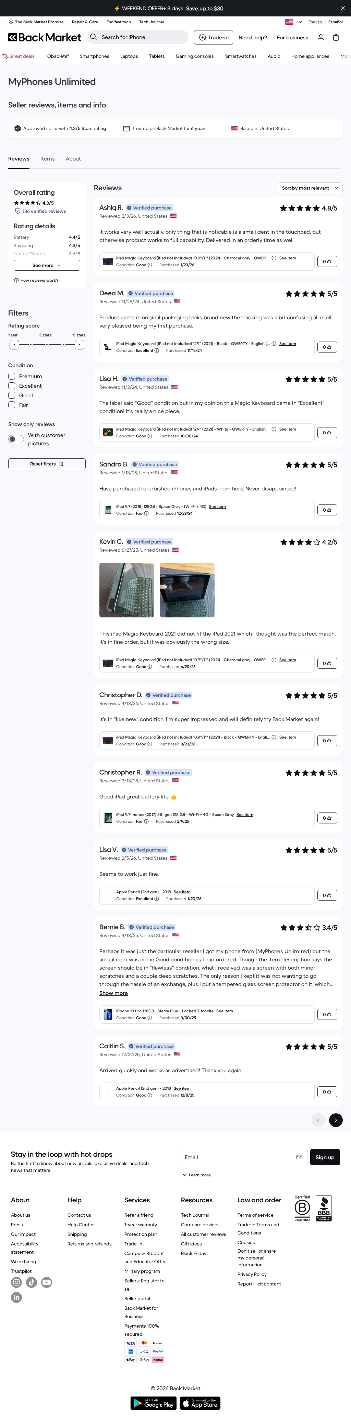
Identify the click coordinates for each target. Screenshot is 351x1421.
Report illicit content (259, 1284)
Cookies (246, 1242)
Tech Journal (195, 1215)
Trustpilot (21, 1271)
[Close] (342, 8)
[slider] (14, 344)
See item (287, 257)
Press (17, 1224)
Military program (142, 1271)
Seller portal (137, 1298)
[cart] (336, 37)
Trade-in (133, 1244)
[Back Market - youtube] (46, 1282)
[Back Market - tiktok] (31, 1282)
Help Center (81, 1224)
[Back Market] (44, 37)
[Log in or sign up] (321, 37)
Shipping (77, 1234)
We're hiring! (24, 1261)
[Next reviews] (336, 1120)
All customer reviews (203, 1234)
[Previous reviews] (318, 1120)
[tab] (18, 158)
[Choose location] (295, 21)
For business (292, 37)
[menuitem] (94, 56)
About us (21, 1215)
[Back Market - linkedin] (16, 1297)
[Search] (93, 36)
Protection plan (140, 1234)
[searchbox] (143, 37)
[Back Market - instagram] (16, 1282)
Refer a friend (139, 1215)
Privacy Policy (252, 1274)
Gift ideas (191, 1244)
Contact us (79, 1215)
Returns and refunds (90, 1244)
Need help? (253, 37)
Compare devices (200, 1224)
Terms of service (256, 1215)
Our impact (23, 1234)
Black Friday (193, 1253)
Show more (113, 992)
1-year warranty (140, 1224)
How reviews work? (39, 280)
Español (335, 21)
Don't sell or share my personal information (257, 1258)
